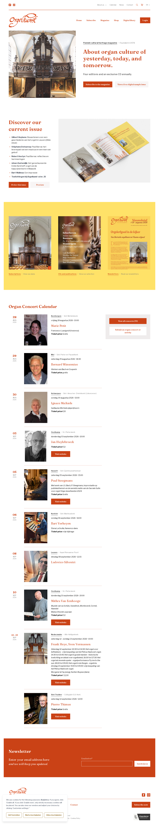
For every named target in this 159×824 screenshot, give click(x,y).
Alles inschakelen (54, 815)
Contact (130, 5)
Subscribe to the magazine (98, 84)
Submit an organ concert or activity (128, 331)
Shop (116, 20)
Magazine (104, 20)
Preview (40, 185)
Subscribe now (141, 805)
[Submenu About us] (106, 5)
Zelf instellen (14, 815)
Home (79, 20)
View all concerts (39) (128, 321)
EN (147, 5)
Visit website (60, 454)
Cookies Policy (75, 818)
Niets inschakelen (33, 815)
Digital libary (129, 20)
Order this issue (18, 185)
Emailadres (86, 758)
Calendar (113, 5)
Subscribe (91, 20)
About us (101, 5)
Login (145, 20)
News (121, 5)
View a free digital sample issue (132, 84)
